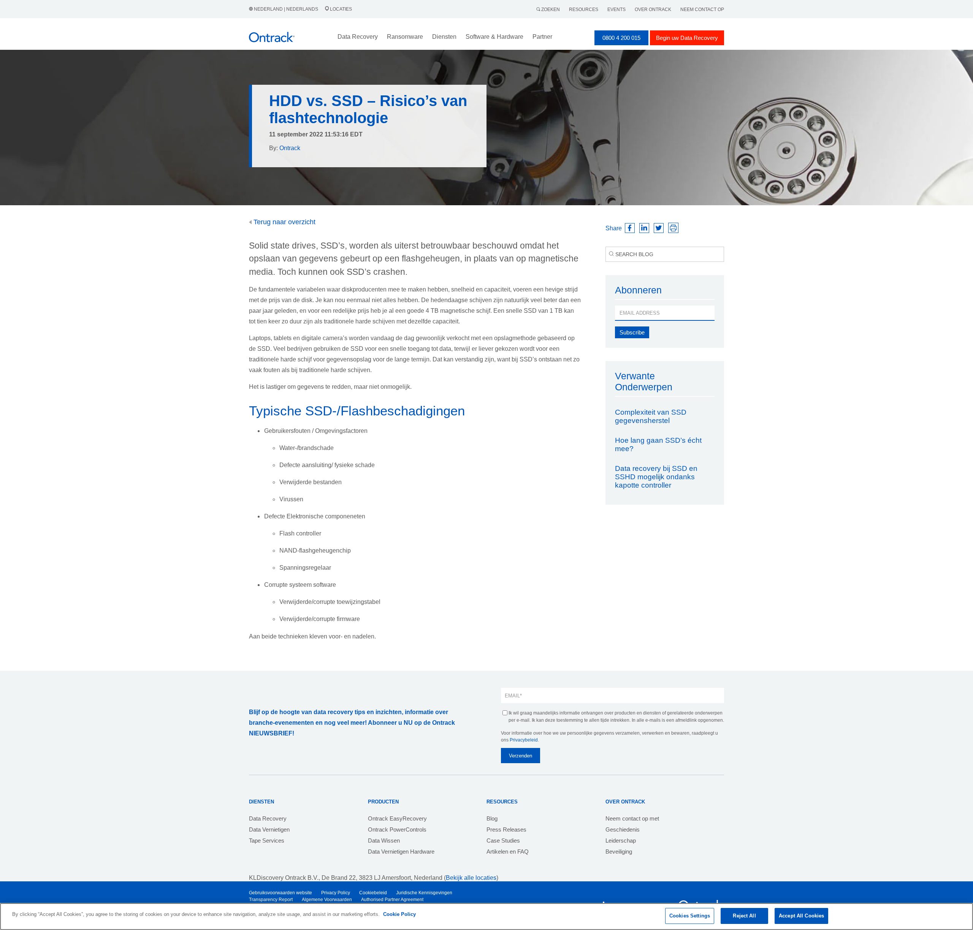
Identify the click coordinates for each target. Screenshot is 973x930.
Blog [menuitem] (492, 818)
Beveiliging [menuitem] (618, 851)
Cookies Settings (689, 916)
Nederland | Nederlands (286, 9)
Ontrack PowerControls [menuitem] (397, 829)
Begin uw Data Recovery (687, 38)
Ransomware (405, 36)
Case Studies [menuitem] (503, 840)
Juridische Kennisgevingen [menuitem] (424, 892)
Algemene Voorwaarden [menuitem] (327, 899)
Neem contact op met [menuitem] (632, 818)
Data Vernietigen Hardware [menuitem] (401, 851)
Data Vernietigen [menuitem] (269, 829)
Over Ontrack (653, 9)
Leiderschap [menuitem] (620, 840)
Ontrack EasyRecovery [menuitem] (397, 818)
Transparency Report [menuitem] (271, 899)
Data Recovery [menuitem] (268, 818)
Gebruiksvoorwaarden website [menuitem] (280, 892)
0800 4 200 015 (621, 38)
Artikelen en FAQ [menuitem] (507, 851)
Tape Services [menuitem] (266, 840)
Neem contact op (702, 9)
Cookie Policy (399, 914)
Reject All (744, 916)
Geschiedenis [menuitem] (622, 829)
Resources (583, 9)
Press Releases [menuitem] (506, 829)
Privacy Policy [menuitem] (335, 892)
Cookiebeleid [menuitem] (373, 892)
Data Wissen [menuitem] (384, 840)
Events (616, 9)
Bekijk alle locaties (471, 878)
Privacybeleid (524, 740)
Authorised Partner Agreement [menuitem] (392, 899)
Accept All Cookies (801, 916)
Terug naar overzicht (283, 222)
